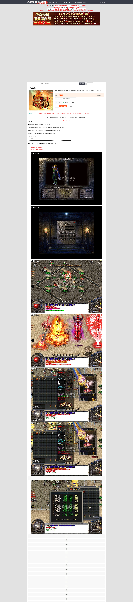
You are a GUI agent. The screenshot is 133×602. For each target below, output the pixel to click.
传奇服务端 (52, 5)
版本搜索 (82, 84)
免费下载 (90, 84)
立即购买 (63, 106)
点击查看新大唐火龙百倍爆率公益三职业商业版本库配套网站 (66, 118)
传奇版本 (64, 7)
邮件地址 (58, 98)
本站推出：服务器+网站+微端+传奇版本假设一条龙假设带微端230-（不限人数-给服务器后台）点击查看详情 (64, 113)
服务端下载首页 (53, 2)
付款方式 (58, 102)
